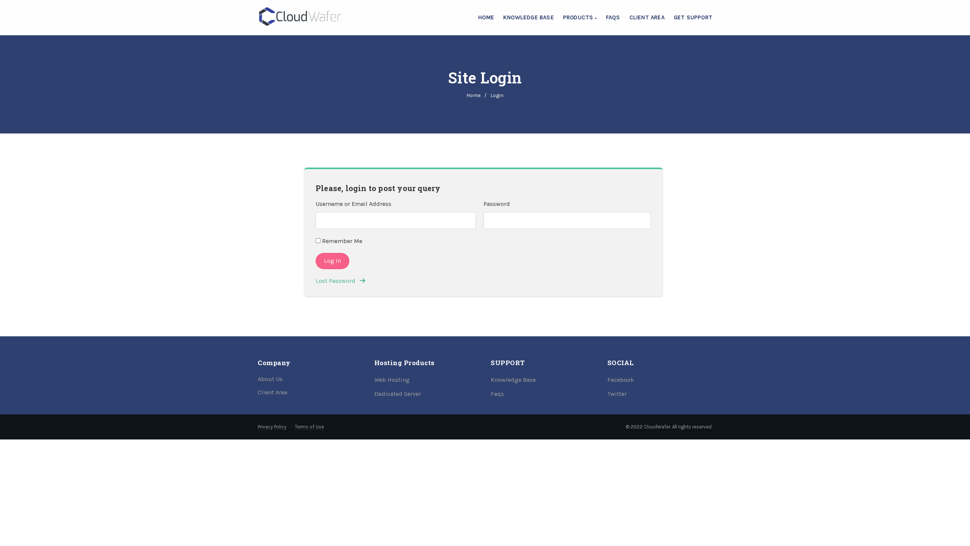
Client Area (647, 17)
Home (486, 17)
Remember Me (341, 241)
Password (496, 203)
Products (579, 17)
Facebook (620, 379)
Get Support (693, 17)
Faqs (497, 393)
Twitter (617, 393)
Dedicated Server (397, 393)
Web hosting (392, 379)
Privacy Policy (272, 427)
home (473, 95)
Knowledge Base (528, 17)
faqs (613, 17)
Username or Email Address (353, 203)
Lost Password (338, 280)
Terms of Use (309, 427)
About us (270, 379)
